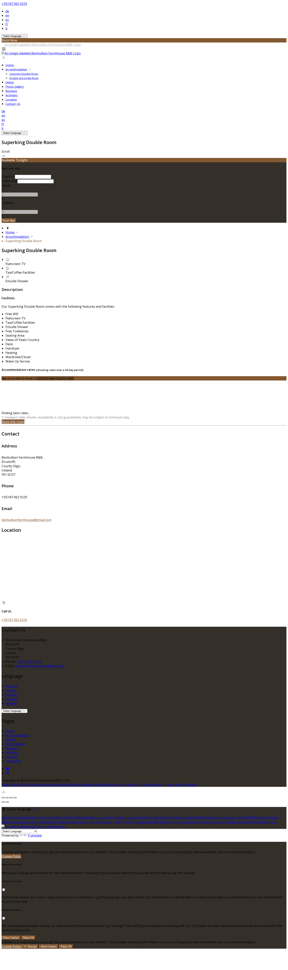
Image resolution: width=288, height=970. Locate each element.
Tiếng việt (166, 822)
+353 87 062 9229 (14, 4)
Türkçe (83, 822)
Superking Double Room (23, 74)
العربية (100, 817)
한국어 (127, 822)
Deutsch (11, 686)
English (10, 690)
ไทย (91, 822)
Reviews (11, 91)
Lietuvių (133, 817)
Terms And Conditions (180, 784)
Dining (9, 82)
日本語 (117, 822)
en (7, 15)
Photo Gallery (14, 86)
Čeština (241, 817)
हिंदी (250, 817)
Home (9, 65)
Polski (154, 822)
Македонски (162, 817)
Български (212, 817)
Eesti (91, 817)
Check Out (9, 181)
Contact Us (12, 104)
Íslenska (43, 822)
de (7, 11)
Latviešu (146, 817)
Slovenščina (244, 822)
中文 (274, 822)
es (7, 20)
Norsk (54, 822)
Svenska (206, 822)
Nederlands (68, 822)
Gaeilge (120, 817)
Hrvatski (272, 817)
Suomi (110, 817)
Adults (6, 185)
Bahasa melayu (184, 817)
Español (11, 694)
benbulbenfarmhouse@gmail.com (26, 520)
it (6, 28)
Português (141, 822)
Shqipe (230, 822)
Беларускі (228, 817)
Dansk (68, 817)
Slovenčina (262, 822)
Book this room (13, 421)
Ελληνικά (80, 817)
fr (6, 24)
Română (193, 822)
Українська (103, 822)
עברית (32, 822)
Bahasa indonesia (15, 822)
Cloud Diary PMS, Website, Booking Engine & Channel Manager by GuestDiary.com (62, 784)
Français (11, 699)
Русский (181, 822)
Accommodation (16, 69)
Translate (34, 835)
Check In (8, 176)
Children (8, 203)
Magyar (259, 817)
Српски (218, 822)
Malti (199, 817)
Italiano (11, 703)
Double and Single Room (24, 78)
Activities (11, 95)
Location (11, 99)
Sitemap (132, 784)
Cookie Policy (151, 784)
